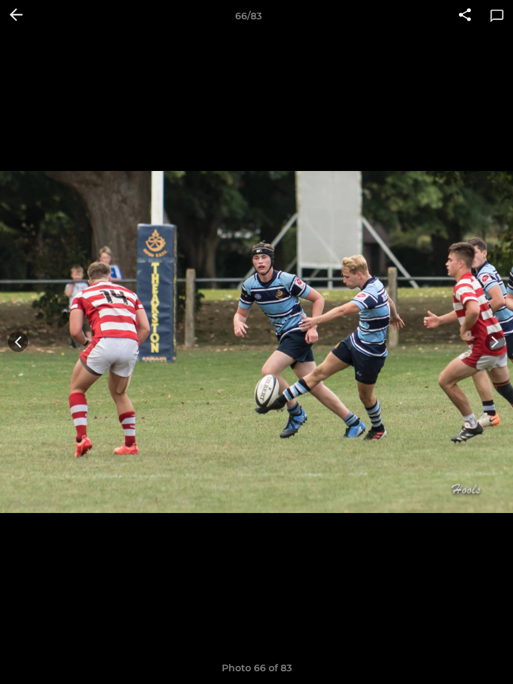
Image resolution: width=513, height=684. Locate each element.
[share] (465, 16)
